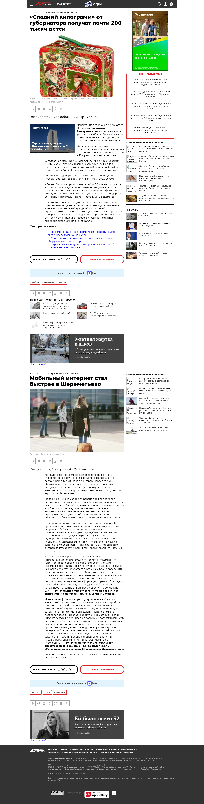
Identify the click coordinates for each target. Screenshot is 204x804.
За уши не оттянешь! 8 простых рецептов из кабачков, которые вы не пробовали (156, 198)
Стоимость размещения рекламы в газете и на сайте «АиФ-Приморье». (103, 750)
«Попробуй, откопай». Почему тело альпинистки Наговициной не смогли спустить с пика (155, 400)
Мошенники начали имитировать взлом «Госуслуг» (154, 224)
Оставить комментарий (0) (102, 259)
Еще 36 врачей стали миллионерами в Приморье (103, 314)
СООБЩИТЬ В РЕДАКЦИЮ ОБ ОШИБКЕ (117, 753)
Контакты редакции (57, 750)
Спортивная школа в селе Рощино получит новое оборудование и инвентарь (80, 240)
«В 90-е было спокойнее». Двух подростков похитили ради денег (155, 429)
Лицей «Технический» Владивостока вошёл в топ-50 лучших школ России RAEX (150, 118)
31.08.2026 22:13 (37, 373)
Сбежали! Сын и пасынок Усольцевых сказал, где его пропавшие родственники (156, 168)
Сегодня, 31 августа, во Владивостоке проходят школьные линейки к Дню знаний (150, 106)
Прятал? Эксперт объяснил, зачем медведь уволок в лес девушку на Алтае (155, 390)
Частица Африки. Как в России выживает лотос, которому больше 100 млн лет (155, 420)
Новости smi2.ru (40, 364)
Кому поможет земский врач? (56, 313)
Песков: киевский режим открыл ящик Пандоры (153, 234)
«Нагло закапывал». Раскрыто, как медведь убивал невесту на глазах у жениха (156, 188)
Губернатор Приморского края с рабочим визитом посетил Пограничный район (58, 325)
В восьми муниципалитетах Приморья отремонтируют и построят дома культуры (56, 305)
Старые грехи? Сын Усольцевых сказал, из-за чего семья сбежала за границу (156, 148)
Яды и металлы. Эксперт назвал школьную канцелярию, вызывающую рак (154, 178)
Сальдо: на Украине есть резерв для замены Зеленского (155, 244)
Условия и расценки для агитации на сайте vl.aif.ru (73, 753)
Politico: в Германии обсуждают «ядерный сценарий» (153, 254)
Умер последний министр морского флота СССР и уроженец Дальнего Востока (150, 94)
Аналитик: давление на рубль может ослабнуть (155, 215)
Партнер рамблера (74, 793)
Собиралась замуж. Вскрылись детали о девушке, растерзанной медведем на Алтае (154, 380)
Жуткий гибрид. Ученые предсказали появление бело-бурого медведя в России (156, 158)
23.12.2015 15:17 (36, 12)
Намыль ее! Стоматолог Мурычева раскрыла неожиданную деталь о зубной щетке (155, 410)
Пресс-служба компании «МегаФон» (47, 454)
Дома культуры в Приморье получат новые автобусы (103, 304)
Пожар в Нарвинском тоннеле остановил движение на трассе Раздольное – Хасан (150, 82)
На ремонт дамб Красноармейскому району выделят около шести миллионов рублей (82, 233)
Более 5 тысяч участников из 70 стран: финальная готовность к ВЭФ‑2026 (150, 130)
